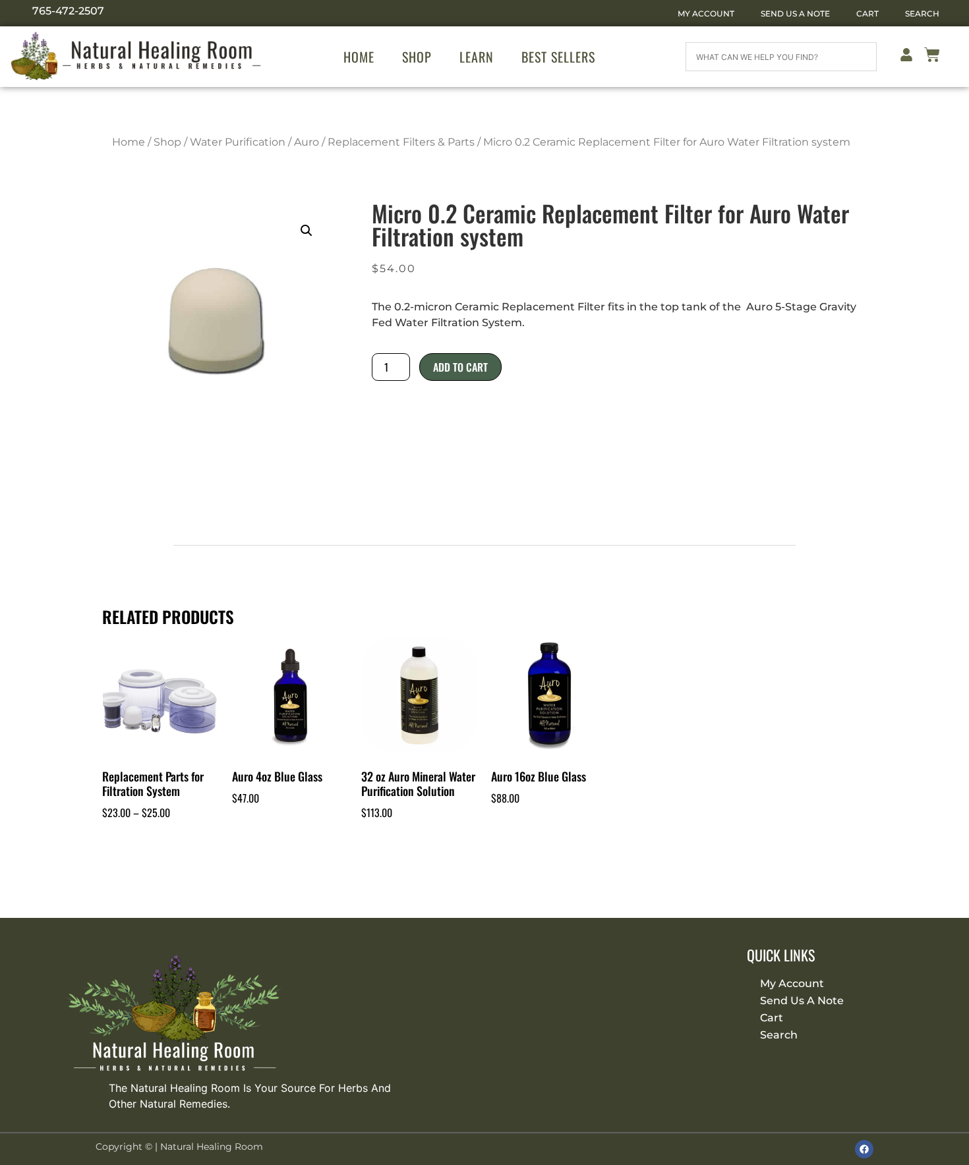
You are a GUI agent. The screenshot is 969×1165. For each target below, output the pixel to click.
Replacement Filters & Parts (401, 142)
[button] (306, 230)
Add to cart (460, 367)
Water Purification (237, 142)
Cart (867, 13)
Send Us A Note (795, 13)
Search (922, 13)
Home (358, 57)
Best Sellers (558, 57)
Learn (476, 57)
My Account (706, 13)
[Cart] (932, 57)
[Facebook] (864, 1149)
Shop (417, 57)
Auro (306, 142)
